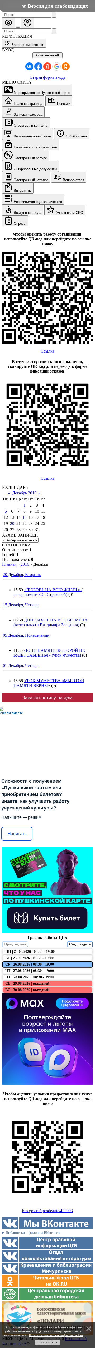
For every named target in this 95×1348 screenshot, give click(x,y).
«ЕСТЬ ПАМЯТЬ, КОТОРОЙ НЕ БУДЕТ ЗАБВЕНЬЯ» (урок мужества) (49, 652)
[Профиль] (27, 23)
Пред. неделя (15, 944)
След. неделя (80, 944)
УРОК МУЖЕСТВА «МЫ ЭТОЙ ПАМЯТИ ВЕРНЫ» (48, 683)
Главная (9, 564)
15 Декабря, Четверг (21, 605)
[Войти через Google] (56, 66)
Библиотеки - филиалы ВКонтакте (33, 1233)
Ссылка (47, 351)
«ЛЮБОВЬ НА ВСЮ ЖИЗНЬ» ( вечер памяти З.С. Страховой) (48, 592)
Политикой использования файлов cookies (56, 1335)
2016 (25, 564)
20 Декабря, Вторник (22, 574)
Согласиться (47, 1342)
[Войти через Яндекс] (47, 66)
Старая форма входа (47, 77)
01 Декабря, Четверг (21, 665)
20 (12, 523)
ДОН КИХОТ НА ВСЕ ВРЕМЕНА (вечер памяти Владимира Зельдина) (50, 622)
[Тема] (18, 27)
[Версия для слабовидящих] (8, 23)
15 (24, 517)
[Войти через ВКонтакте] (29, 66)
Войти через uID (47, 55)
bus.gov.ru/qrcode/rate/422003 (47, 1210)
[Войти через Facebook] (38, 66)
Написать (17, 834)
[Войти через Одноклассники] (66, 66)
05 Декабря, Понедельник (26, 635)
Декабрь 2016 (24, 493)
